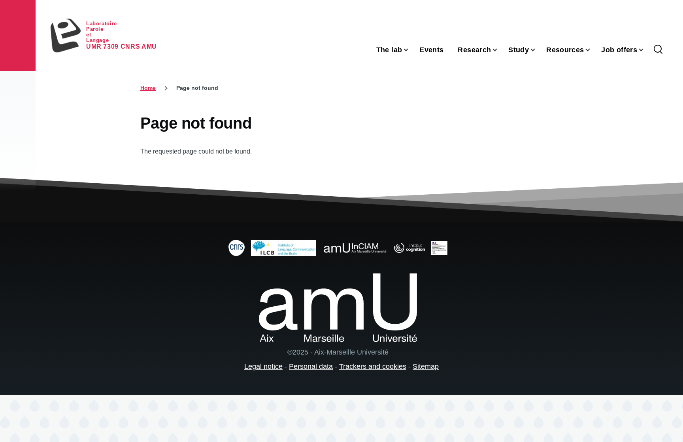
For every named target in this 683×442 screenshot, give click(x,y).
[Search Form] (658, 49)
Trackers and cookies (372, 366)
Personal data (311, 366)
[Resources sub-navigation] (592, 50)
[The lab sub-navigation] (410, 50)
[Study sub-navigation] (537, 50)
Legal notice (263, 366)
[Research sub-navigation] (499, 50)
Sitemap (426, 366)
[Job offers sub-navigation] (646, 50)
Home (148, 88)
